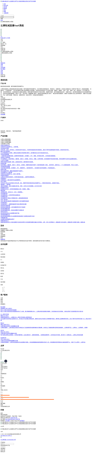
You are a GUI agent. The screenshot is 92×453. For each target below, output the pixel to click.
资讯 (4, 10)
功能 (2, 64)
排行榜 (5, 7)
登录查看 (3, 114)
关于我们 (7, 420)
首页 (4, 4)
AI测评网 (5, 13)
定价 (2, 66)
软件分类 (5, 5)
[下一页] (47, 291)
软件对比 (12, 419)
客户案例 (3, 69)
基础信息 (3, 63)
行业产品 (17, 419)
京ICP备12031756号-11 (6, 435)
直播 (4, 11)
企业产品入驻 (13, 417)
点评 (2, 70)
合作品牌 (3, 67)
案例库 (5, 8)
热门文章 (7, 419)
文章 (2, 73)
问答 (2, 72)
